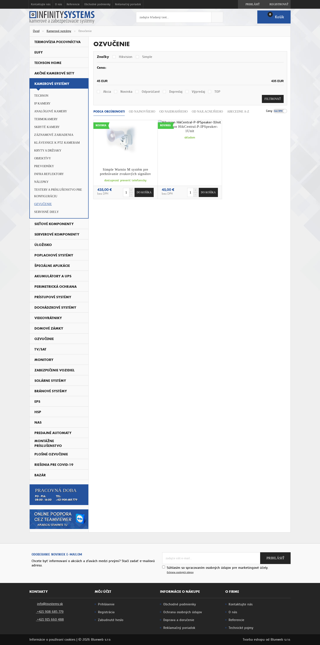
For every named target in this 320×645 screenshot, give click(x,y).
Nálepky (41, 182)
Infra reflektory (49, 174)
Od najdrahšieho (173, 111)
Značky (103, 57)
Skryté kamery (47, 127)
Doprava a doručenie (178, 620)
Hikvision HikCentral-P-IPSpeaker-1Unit (190, 129)
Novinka (126, 91)
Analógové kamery (50, 111)
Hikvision (125, 57)
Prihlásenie (106, 604)
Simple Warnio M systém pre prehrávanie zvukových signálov (125, 172)
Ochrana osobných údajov (180, 572)
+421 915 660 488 (50, 619)
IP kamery (42, 103)
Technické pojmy (241, 628)
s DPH (283, 110)
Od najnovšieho (142, 111)
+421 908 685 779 (50, 612)
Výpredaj (198, 91)
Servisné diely (46, 212)
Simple (147, 57)
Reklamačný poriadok (128, 4)
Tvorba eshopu (254, 639)
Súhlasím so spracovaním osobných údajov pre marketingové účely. (217, 570)
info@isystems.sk (50, 604)
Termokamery (46, 119)
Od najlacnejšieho (207, 111)
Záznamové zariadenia (53, 134)
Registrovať (278, 4)
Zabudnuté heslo (110, 620)
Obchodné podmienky (97, 4)
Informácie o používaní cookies (52, 639)
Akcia (107, 91)
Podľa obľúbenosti (109, 111)
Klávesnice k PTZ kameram (57, 142)
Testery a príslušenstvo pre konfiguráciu (58, 193)
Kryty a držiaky (47, 150)
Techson (41, 95)
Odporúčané (151, 91)
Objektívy (42, 158)
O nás (58, 4)
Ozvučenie (43, 204)
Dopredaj (175, 91)
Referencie (73, 4)
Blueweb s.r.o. (281, 639)
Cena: (101, 68)
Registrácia (106, 612)
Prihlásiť (252, 4)
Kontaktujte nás (41, 4)
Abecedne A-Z (238, 111)
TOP (217, 91)
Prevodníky (44, 166)
